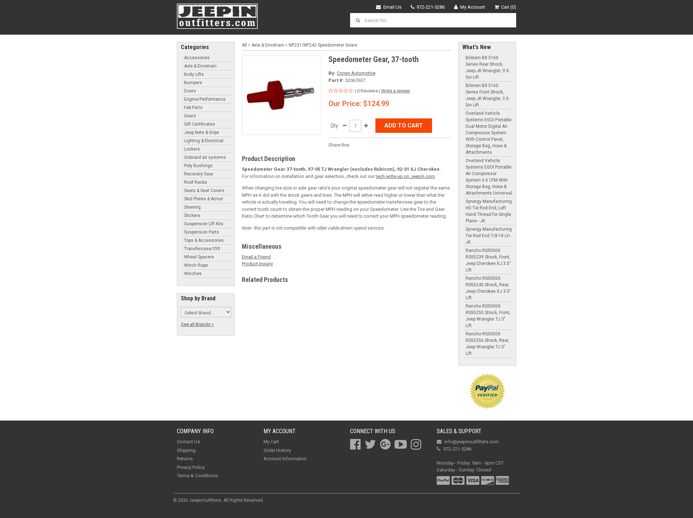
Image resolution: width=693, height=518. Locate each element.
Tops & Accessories (204, 240)
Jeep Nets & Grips (201, 132)
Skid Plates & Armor (203, 198)
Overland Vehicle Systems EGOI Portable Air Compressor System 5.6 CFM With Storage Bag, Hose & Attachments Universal (489, 177)
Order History (277, 450)
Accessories (197, 57)
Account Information (284, 458)
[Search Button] (359, 20)
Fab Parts (193, 107)
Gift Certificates (199, 124)
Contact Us (188, 441)
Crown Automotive (356, 73)
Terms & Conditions (197, 475)
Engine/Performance (205, 99)
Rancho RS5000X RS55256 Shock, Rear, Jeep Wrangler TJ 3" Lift (487, 343)
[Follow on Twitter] (370, 444)
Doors (190, 90)
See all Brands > (197, 324)
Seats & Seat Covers (204, 190)
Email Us (392, 7)
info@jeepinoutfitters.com (471, 441)
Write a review (395, 90)
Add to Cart (403, 125)
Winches (193, 273)
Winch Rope (196, 265)
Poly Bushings (198, 165)
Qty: (335, 126)
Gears (190, 115)
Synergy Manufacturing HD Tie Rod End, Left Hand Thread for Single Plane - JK (489, 211)
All (244, 45)
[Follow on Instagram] (416, 444)
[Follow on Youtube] (401, 444)
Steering (192, 207)
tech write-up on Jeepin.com (405, 176)
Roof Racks (195, 182)
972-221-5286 (431, 7)
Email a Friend (256, 257)
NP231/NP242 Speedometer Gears (323, 45)
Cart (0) (508, 7)
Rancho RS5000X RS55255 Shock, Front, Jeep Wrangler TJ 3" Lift (488, 316)
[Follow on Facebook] (355, 444)
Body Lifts (194, 74)
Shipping (186, 450)
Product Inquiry (257, 263)
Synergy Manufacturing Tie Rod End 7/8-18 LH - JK (489, 236)
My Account (472, 7)
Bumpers (193, 82)
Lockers (192, 149)
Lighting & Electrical (203, 140)
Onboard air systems (205, 157)
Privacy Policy (191, 467)
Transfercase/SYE (202, 248)
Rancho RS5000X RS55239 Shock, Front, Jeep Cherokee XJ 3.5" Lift (488, 260)
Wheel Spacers (199, 257)
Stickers (192, 215)
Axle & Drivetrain (200, 66)
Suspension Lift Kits (203, 223)
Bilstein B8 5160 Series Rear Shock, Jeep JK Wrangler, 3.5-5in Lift (488, 67)
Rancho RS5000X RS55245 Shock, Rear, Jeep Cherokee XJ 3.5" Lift (488, 288)
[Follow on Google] (385, 444)
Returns (185, 458)
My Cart (271, 441)
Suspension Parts (201, 232)
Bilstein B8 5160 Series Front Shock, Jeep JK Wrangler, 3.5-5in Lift (488, 95)
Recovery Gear (198, 174)
